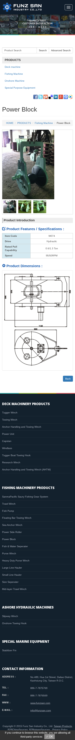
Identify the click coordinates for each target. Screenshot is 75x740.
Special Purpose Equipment (20, 87)
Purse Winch (9, 553)
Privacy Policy (60, 729)
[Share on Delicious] (50, 96)
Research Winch (11, 462)
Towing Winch (9, 419)
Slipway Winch (10, 616)
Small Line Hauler (12, 574)
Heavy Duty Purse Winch (15, 560)
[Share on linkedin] (56, 96)
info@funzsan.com (40, 710)
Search (43, 50)
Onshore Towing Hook (14, 623)
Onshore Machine (14, 80)
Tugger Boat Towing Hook (16, 455)
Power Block (9, 539)
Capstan (6, 441)
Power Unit (8, 434)
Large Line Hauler (12, 567)
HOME (9, 123)
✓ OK (49, 736)
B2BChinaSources (18, 729)
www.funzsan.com (40, 703)
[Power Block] (28, 164)
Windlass (7, 448)
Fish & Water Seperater (15, 546)
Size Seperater (10, 582)
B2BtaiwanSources (39, 729)
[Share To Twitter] (40, 96)
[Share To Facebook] (35, 96)
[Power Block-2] (24, 206)
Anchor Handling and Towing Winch (21, 426)
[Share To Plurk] (45, 96)
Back (68, 378)
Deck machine (12, 66)
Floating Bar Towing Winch (16, 517)
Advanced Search (61, 50)
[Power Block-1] (9, 206)
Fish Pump (8, 510)
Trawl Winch (9, 503)
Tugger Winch (9, 412)
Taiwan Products (63, 726)
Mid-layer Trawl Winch (14, 589)
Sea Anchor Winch (12, 525)
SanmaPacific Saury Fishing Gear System (25, 496)
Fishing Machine (14, 73)
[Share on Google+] (61, 96)
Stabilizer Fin (9, 650)
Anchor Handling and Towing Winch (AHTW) (26, 469)
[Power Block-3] (39, 206)
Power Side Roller (12, 532)
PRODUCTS (24, 123)
